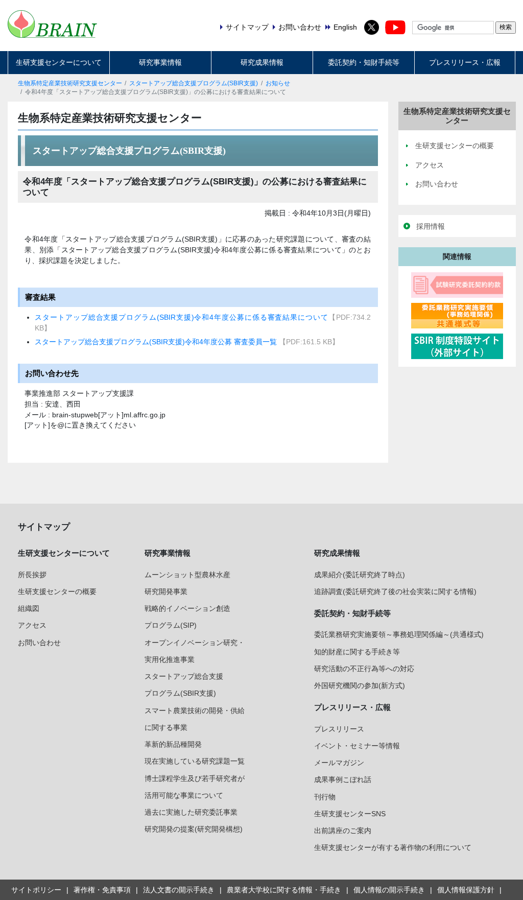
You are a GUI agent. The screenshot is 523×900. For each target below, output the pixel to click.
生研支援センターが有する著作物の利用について (392, 847)
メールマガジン (339, 763)
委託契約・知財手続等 (363, 62)
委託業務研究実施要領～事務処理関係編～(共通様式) (399, 634)
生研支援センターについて (59, 62)
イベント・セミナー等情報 (357, 746)
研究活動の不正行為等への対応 (364, 669)
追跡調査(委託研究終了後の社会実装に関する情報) (395, 591)
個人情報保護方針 (465, 890)
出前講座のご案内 (342, 830)
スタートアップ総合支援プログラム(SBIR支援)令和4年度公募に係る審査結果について (181, 317)
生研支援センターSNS (350, 814)
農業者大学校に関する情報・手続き (284, 890)
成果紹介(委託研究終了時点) (359, 575)
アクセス (32, 625)
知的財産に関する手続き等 (357, 652)
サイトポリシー (36, 890)
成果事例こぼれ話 (342, 779)
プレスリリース (339, 729)
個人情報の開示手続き (389, 890)
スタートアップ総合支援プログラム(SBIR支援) (193, 83)
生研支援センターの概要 (57, 591)
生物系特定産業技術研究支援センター (70, 83)
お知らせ (278, 83)
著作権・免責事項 (102, 890)
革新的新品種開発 (173, 744)
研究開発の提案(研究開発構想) (194, 829)
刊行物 (325, 797)
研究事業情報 (160, 62)
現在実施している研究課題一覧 (195, 761)
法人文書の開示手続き (179, 890)
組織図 (28, 608)
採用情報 (430, 226)
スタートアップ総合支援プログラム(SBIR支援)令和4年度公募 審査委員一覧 (157, 342)
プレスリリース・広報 (465, 62)
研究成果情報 (262, 62)
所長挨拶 (32, 575)
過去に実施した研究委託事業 (191, 812)
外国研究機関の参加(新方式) (359, 685)
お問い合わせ (39, 642)
